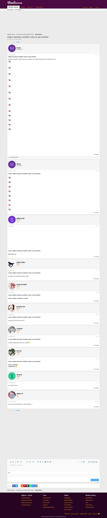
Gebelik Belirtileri (47, 497)
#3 (98, 226)
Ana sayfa (95, 513)
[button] (30, 7)
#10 (98, 401)
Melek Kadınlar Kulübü (26, 502)
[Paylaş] (96, 55)
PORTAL (23, 7)
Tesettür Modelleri (68, 507)
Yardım (89, 513)
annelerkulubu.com (25, 504)
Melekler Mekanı (13, 7)
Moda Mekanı (67, 497)
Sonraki (17, 42)
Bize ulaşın (67, 513)
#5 (98, 292)
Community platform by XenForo (53, 516)
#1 (98, 55)
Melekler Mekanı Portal (48, 507)
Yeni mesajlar (10, 9)
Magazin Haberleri (68, 502)
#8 (98, 358)
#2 (98, 171)
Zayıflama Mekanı (90, 507)
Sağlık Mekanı (89, 497)
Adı (9, 472)
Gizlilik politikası (83, 513)
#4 (98, 270)
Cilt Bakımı (45, 504)
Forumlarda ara (18, 9)
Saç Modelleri (46, 500)
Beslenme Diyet (89, 500)
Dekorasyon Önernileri (26, 500)
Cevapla (97, 154)
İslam (87, 502)
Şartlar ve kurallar (75, 513)
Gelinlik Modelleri (68, 500)
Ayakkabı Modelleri (25, 497)
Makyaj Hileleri (89, 504)
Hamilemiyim (39, 7)
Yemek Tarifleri (46, 502)
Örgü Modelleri (67, 504)
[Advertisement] (53, 23)
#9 (98, 382)
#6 (98, 314)
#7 (98, 336)
